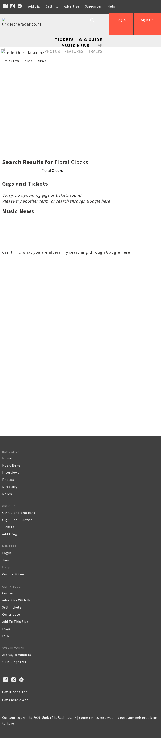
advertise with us (16, 600)
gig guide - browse (17, 520)
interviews (10, 472)
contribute (11, 614)
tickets (8, 527)
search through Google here (83, 201)
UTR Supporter (14, 662)
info (5, 636)
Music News (75, 45)
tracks (95, 51)
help (6, 567)
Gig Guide (90, 39)
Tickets (64, 39)
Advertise (71, 6)
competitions (13, 574)
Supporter (93, 6)
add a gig (9, 534)
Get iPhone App (15, 692)
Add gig (34, 6)
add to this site (15, 621)
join (5, 560)
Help (111, 6)
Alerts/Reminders (16, 655)
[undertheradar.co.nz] (23, 24)
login (6, 553)
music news (11, 465)
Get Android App (15, 700)
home (7, 458)
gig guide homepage (19, 513)
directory (9, 487)
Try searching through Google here (96, 252)
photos (8, 479)
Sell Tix (52, 6)
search (95, 23)
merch (7, 494)
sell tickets (11, 607)
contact (8, 593)
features (74, 51)
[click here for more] (80, 99)
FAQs (6, 629)
